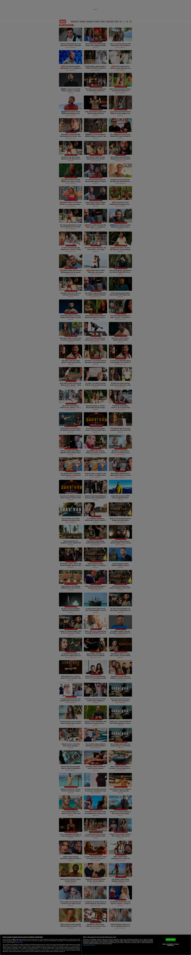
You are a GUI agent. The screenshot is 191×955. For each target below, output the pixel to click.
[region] (95, 944)
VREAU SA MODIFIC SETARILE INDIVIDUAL (170, 944)
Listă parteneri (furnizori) (89, 945)
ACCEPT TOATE (170, 939)
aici (39, 948)
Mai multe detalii (19, 942)
